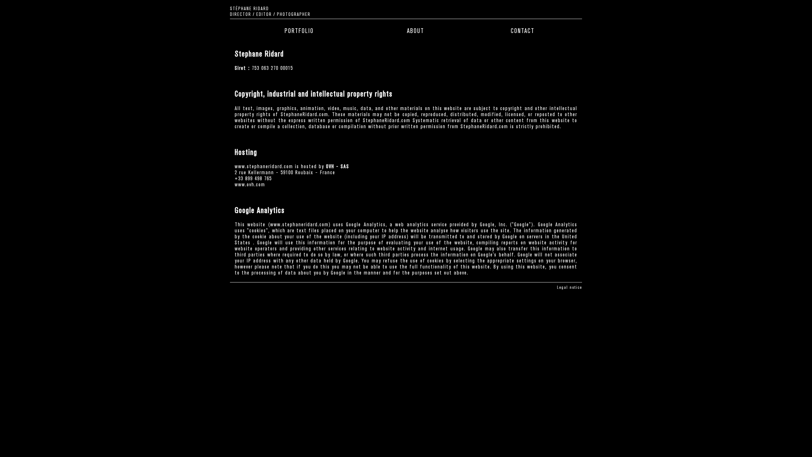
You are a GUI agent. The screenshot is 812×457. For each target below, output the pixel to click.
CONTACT (522, 31)
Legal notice (569, 287)
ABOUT (415, 31)
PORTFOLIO (299, 31)
